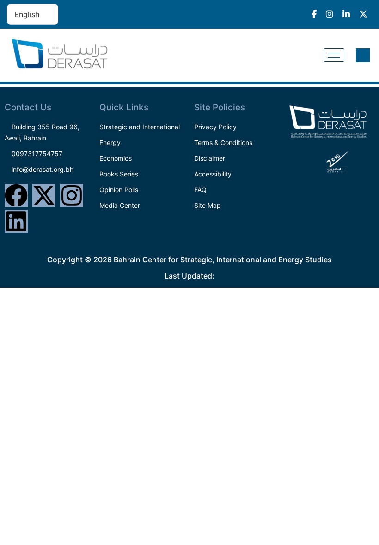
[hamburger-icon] (334, 55)
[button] (363, 55)
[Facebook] (16, 195)
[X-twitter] (43, 195)
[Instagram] (71, 195)
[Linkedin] (16, 221)
